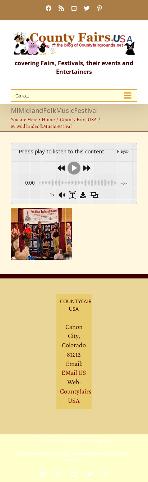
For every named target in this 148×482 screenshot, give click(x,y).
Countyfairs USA (75, 396)
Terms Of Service (78, 441)
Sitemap (105, 441)
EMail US (73, 372)
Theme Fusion (75, 459)
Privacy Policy (48, 441)
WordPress (122, 453)
